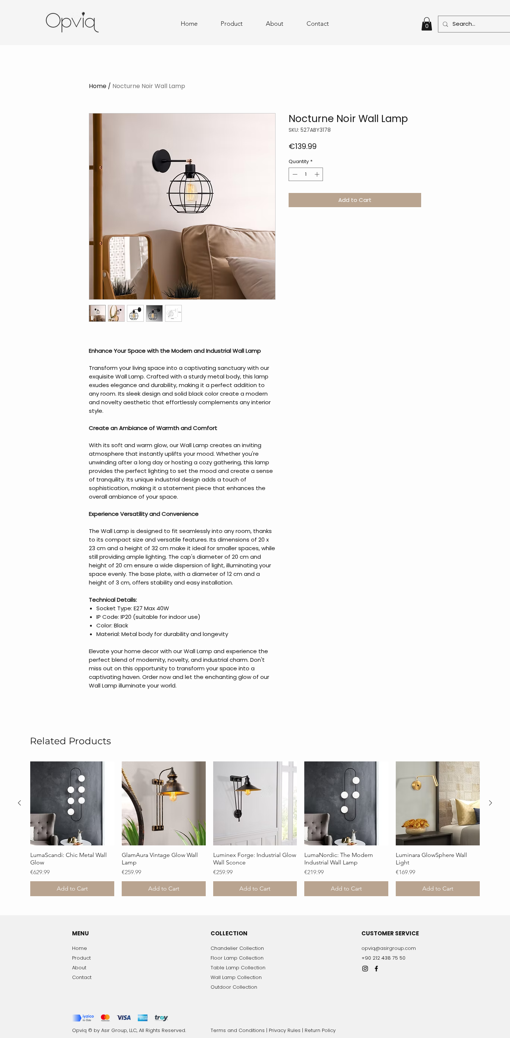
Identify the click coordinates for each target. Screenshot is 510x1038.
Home (97, 86)
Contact (81, 977)
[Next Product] (490, 802)
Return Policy (320, 1030)
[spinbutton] (306, 174)
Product (81, 957)
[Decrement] (294, 174)
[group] (255, 829)
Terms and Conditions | (240, 1030)
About (79, 967)
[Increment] (317, 174)
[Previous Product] (19, 802)
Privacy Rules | (287, 1030)
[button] (426, 24)
